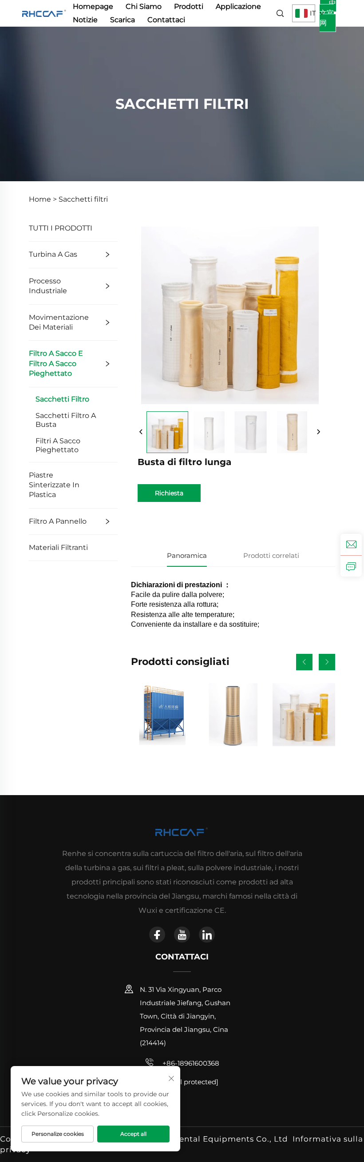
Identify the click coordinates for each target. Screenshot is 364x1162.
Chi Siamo (144, 6)
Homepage (93, 6)
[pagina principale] (44, 12)
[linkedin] (207, 935)
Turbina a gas (53, 254)
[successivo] (318, 432)
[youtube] (182, 935)
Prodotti (188, 6)
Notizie (85, 20)
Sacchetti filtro (62, 399)
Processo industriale (48, 286)
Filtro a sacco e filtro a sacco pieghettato (56, 363)
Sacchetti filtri (83, 199)
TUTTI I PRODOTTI (60, 228)
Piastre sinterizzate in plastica (54, 485)
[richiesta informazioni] (351, 566)
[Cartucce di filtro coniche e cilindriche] (233, 714)
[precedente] (141, 432)
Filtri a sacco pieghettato (58, 445)
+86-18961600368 (190, 1063)
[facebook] (157, 935)
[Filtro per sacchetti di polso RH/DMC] (162, 714)
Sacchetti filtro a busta (66, 420)
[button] (304, 662)
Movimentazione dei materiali (59, 322)
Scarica (122, 20)
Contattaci (166, 20)
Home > (43, 199)
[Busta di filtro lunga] (167, 432)
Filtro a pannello (58, 521)
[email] (351, 544)
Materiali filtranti (58, 547)
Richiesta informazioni (169, 495)
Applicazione (238, 6)
